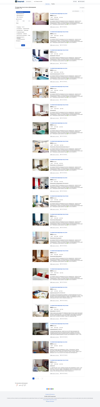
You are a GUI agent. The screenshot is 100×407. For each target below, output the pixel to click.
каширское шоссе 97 (54, 292)
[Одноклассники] (48, 389)
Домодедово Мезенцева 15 (56, 219)
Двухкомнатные (20, 15)
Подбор (53, 3)
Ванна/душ (26, 30)
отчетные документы (21, 39)
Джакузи (25, 33)
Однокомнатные (20, 13)
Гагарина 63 (52, 55)
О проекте (47, 394)
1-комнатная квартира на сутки (58, 68)
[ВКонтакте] (47, 389)
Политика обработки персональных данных (50, 399)
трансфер (19, 38)
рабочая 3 (52, 347)
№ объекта (18, 40)
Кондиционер (19, 33)
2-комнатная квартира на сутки (58, 13)
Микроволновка (26, 28)
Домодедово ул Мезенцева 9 (56, 183)
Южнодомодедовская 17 (55, 201)
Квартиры (47, 3)
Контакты (52, 394)
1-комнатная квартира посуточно (59, 31)
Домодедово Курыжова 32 (55, 238)
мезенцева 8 (52, 311)
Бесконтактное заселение (22, 35)
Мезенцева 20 (53, 274)
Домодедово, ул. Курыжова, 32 (56, 165)
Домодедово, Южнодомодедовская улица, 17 (59, 146)
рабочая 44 (52, 365)
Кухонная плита (20, 30)
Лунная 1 (52, 19)
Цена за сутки (19, 19)
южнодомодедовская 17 (55, 73)
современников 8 (54, 329)
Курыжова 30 (53, 92)
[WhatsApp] (53, 389)
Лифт (29, 35)
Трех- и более (20, 17)
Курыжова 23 (53, 128)
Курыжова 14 (53, 37)
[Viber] (51, 389)
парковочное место (20, 37)
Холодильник (19, 28)
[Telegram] (50, 389)
